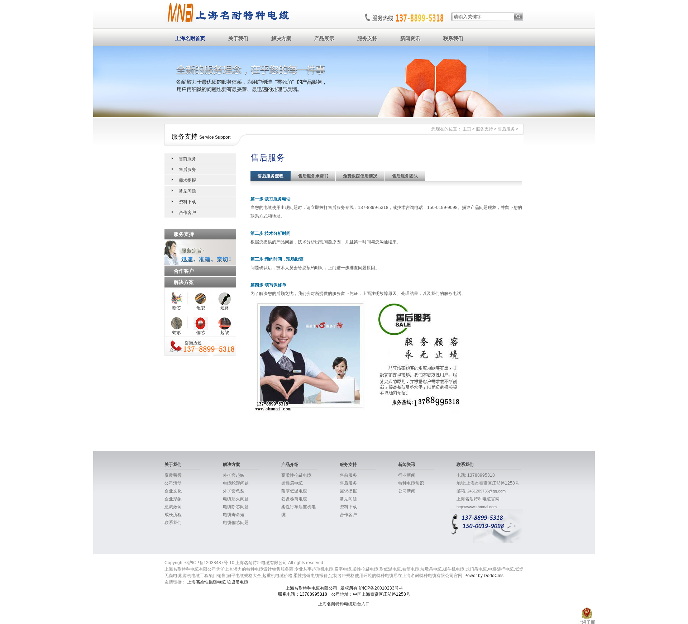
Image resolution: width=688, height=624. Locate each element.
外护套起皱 (233, 475)
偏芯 (200, 332)
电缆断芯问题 (236, 506)
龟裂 (200, 307)
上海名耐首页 (190, 38)
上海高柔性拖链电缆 (206, 582)
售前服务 (187, 158)
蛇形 (176, 332)
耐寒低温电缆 (294, 491)
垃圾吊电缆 (237, 582)
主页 (467, 129)
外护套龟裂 (233, 491)
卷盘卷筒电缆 (294, 498)
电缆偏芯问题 (236, 522)
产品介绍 (289, 464)
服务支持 (367, 38)
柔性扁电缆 (292, 483)
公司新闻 (406, 491)
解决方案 (281, 38)
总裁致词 (173, 506)
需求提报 (187, 180)
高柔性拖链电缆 (296, 475)
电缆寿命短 (233, 514)
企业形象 (173, 498)
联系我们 (453, 38)
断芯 (176, 307)
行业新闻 (406, 475)
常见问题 (187, 191)
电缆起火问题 (236, 498)
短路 (224, 307)
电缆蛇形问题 (236, 483)
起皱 (224, 332)
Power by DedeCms (483, 575)
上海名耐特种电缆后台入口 (344, 603)
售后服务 (506, 129)
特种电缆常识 (411, 483)
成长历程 (173, 514)
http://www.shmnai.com (477, 507)
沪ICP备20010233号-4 (381, 588)
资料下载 (187, 201)
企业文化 (173, 491)
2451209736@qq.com (486, 491)
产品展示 (324, 38)
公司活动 (173, 483)
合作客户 (187, 212)
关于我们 (238, 38)
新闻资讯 (410, 38)
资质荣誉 (173, 475)
